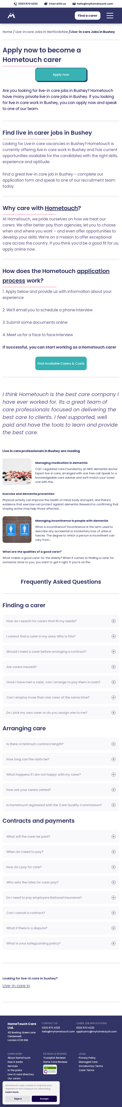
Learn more (12, 1092)
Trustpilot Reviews (54, 1057)
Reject (18, 1098)
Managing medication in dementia (19, 471)
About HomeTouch (19, 1057)
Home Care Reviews (55, 1062)
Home (7, 32)
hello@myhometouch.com (95, 4)
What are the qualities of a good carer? (32, 552)
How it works (15, 1062)
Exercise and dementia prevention (28, 494)
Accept (44, 1098)
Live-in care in (16, 986)
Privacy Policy (87, 1057)
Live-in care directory (21, 1074)
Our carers (14, 1078)
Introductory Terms (91, 1066)
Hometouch (11, 15)
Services (13, 1066)
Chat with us (57, 4)
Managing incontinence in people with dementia (19, 529)
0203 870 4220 (28, 4)
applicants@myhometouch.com (96, 1031)
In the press (15, 1070)
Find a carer (87, 15)
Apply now (61, 74)
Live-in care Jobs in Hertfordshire (41, 32)
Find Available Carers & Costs (61, 363)
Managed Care (88, 1062)
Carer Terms (86, 1070)
